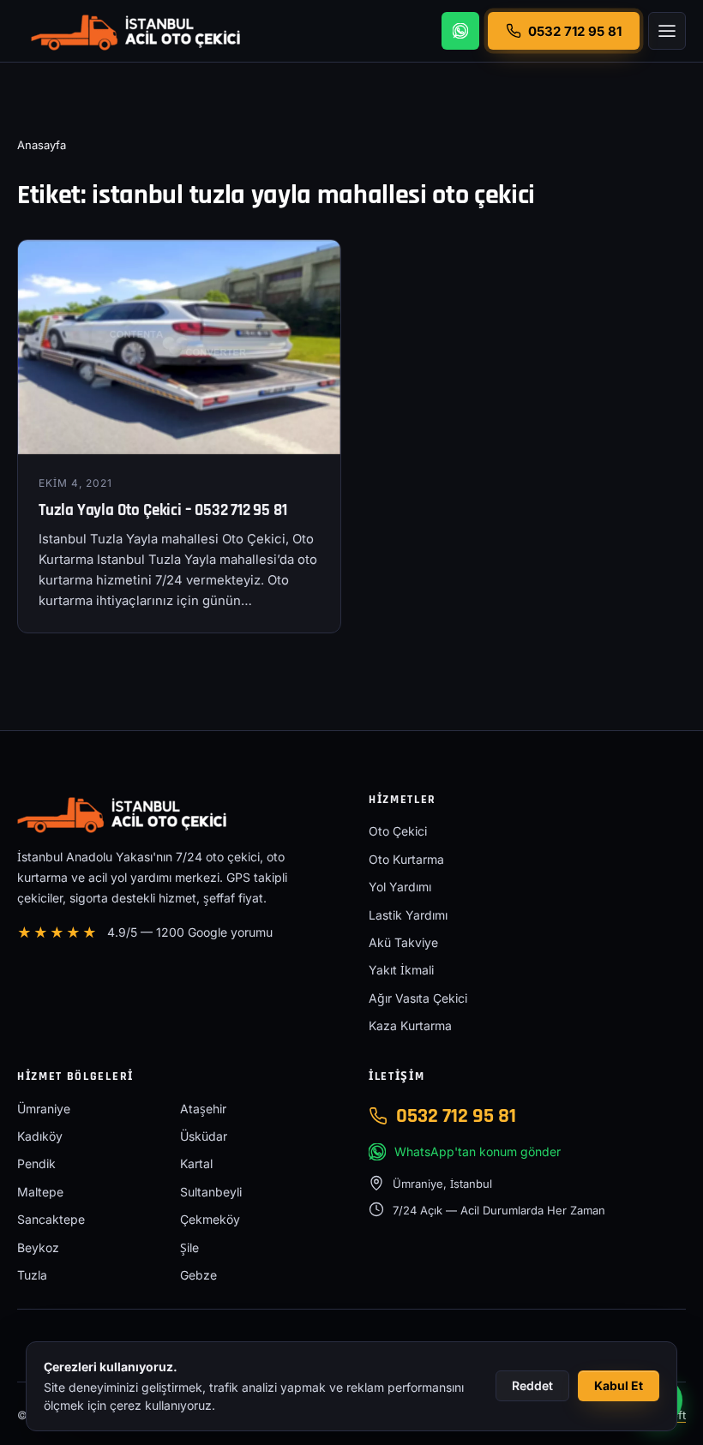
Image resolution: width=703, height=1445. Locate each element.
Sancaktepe (51, 1219)
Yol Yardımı (400, 886)
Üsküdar (203, 1136)
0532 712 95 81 (456, 1116)
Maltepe (40, 1191)
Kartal (196, 1163)
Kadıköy (40, 1136)
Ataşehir (203, 1108)
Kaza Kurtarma (410, 1025)
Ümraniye (43, 1108)
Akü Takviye (403, 942)
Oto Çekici (398, 831)
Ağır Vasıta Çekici (418, 998)
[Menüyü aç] (667, 31)
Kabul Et (618, 1385)
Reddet (532, 1385)
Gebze (198, 1275)
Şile (189, 1247)
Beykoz (38, 1247)
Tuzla (32, 1275)
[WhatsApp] (460, 31)
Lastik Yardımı (408, 915)
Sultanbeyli (211, 1191)
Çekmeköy (210, 1219)
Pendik (36, 1163)
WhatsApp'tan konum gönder (477, 1151)
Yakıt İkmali (401, 969)
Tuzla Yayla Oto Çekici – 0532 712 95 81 (163, 510)
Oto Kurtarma (406, 859)
